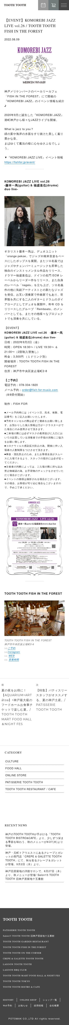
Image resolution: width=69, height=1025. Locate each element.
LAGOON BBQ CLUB (15, 969)
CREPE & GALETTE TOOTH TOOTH (23, 958)
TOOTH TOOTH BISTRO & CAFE (21, 986)
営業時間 (14, 659)
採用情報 (38, 1005)
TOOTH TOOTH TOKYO (16, 981)
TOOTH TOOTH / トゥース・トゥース (15, 5)
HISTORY (8, 999)
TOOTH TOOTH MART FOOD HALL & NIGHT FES (31, 975)
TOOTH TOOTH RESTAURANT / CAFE (30, 789)
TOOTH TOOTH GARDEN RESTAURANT (26, 941)
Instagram (14, 652)
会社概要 (54, 1005)
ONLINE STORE (15, 775)
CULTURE (12, 761)
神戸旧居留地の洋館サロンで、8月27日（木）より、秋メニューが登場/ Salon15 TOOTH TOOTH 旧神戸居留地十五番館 (34, 875)
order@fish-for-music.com (40, 390)
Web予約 (43, 5)
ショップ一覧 (50, 999)
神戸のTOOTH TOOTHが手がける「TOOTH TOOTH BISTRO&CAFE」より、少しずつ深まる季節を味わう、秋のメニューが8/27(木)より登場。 (34, 839)
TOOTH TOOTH (34, 919)
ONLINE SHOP (28, 999)
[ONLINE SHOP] (53, 5)
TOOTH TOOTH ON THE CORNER (22, 952)
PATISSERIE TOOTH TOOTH (24, 782)
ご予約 (11, 648)
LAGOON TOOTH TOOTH (17, 964)
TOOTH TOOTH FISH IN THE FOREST (24, 947)
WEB (12, 655)
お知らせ (23, 1005)
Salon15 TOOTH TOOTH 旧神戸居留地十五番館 (28, 935)
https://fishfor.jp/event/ (19, 162)
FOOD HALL (13, 768)
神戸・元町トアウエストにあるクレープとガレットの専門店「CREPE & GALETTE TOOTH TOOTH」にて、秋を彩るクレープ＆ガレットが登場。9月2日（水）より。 (34, 858)
